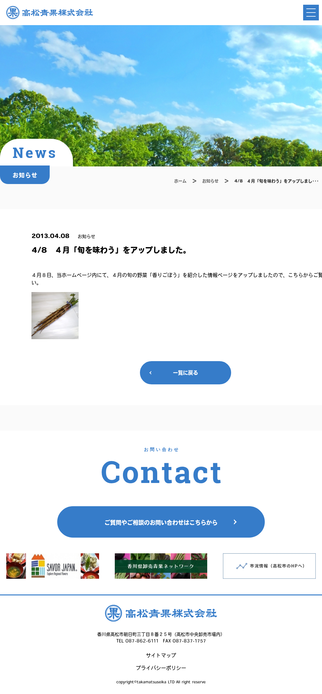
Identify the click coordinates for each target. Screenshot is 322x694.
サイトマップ (161, 655)
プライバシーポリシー (161, 667)
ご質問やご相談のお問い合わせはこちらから (161, 522)
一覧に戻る (185, 372)
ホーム (180, 181)
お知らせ (210, 181)
